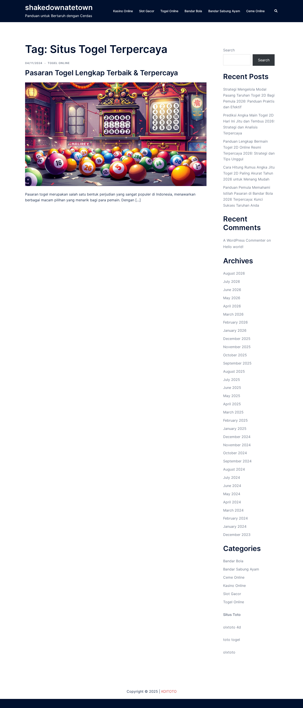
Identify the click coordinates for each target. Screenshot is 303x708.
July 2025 (231, 379)
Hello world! (233, 246)
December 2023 (236, 534)
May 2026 (231, 298)
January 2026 (234, 330)
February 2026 (235, 322)
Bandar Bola (193, 11)
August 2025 (234, 371)
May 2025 (231, 396)
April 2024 (232, 502)
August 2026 (234, 273)
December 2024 (236, 436)
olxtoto (229, 652)
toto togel (231, 639)
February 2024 (235, 518)
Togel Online (169, 11)
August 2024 (234, 469)
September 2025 (237, 363)
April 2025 (232, 404)
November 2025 (237, 347)
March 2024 (233, 510)
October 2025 (235, 355)
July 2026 (231, 281)
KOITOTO (169, 691)
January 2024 (234, 526)
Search (229, 50)
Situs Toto (232, 614)
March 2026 (233, 314)
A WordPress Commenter (244, 240)
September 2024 (237, 461)
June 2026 (232, 289)
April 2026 (232, 306)
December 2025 (236, 338)
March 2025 (233, 412)
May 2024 (231, 494)
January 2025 (234, 428)
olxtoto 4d (232, 627)
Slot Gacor (146, 11)
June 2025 (232, 387)
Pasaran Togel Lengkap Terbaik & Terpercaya (101, 72)
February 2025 (235, 420)
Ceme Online (255, 11)
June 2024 (232, 485)
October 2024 (235, 453)
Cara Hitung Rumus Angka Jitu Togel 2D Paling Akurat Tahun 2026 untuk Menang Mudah (249, 173)
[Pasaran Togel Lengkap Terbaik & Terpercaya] (116, 134)
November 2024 (237, 445)
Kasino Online (123, 11)
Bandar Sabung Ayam (224, 11)
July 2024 (231, 477)
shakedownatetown (59, 7)
